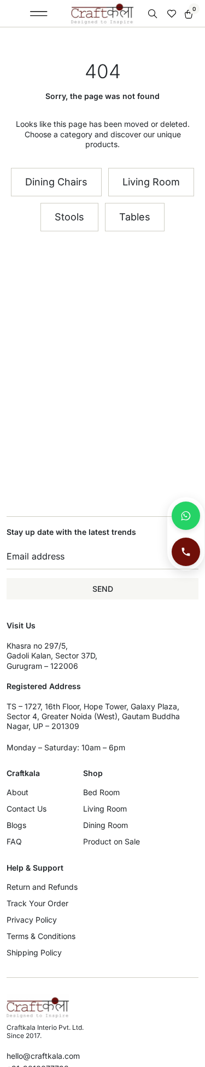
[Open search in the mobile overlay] (153, 14)
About (17, 792)
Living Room (105, 808)
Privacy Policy (32, 919)
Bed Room (101, 792)
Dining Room (105, 825)
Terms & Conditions (41, 936)
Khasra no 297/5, (37, 645)
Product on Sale (111, 841)
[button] (39, 13)
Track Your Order (37, 903)
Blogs (16, 825)
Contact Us (26, 808)
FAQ (14, 841)
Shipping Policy (34, 952)
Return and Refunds (42, 886)
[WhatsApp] (186, 516)
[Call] (186, 552)
